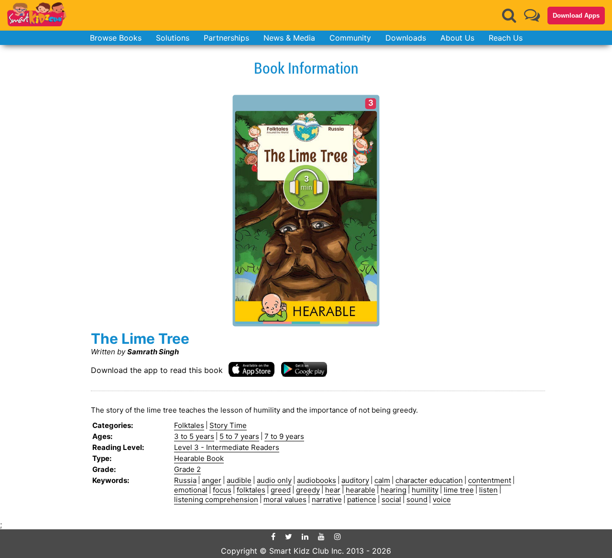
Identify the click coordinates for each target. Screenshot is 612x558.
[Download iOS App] (251, 369)
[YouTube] (321, 536)
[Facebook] (273, 536)
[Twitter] (289, 536)
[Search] (509, 15)
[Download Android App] (304, 369)
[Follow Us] (532, 15)
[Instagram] (337, 536)
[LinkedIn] (305, 536)
